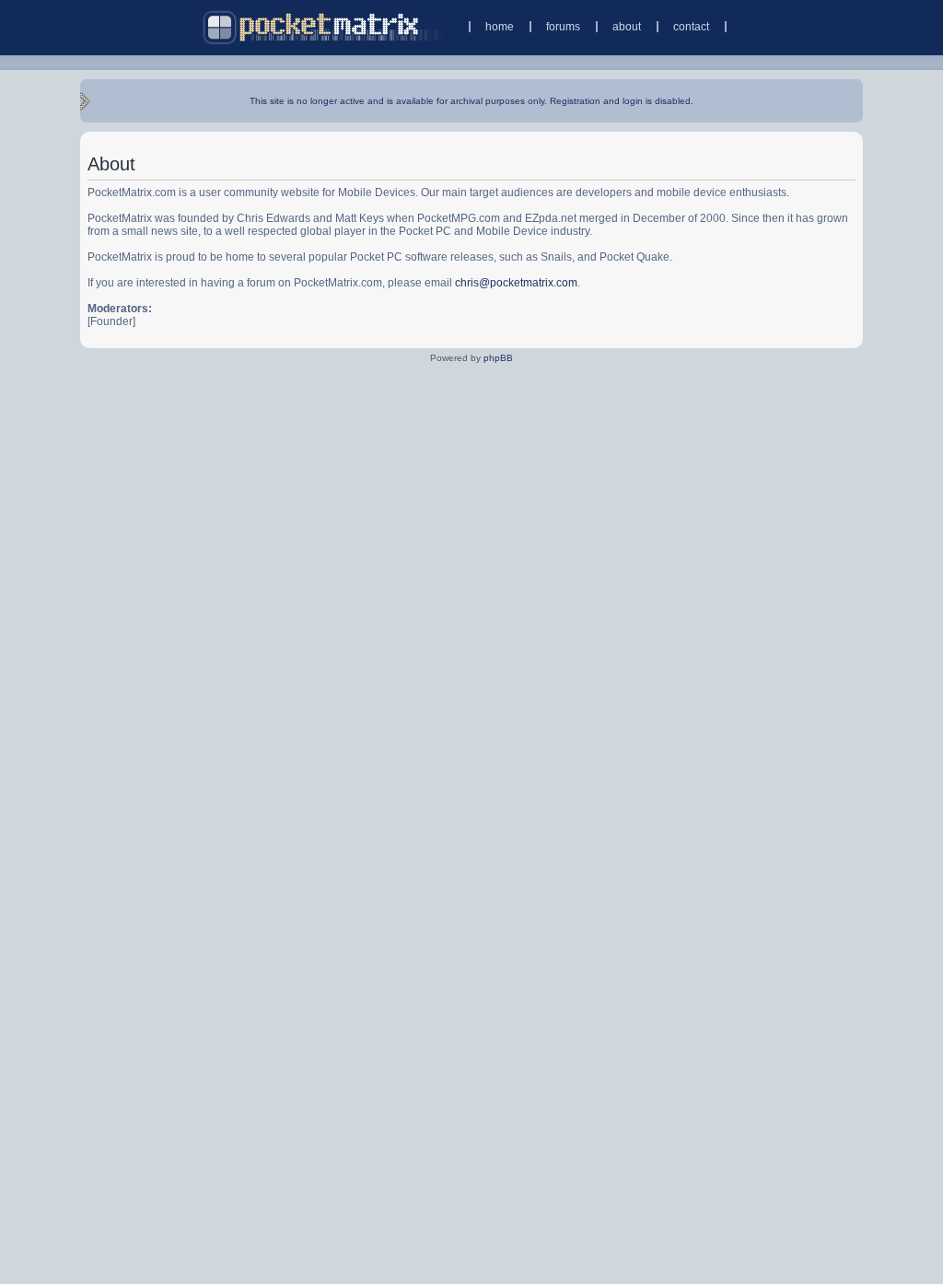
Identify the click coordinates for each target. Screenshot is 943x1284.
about (626, 26)
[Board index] (322, 27)
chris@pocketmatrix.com (516, 282)
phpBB (498, 358)
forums (563, 26)
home (499, 26)
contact (691, 26)
